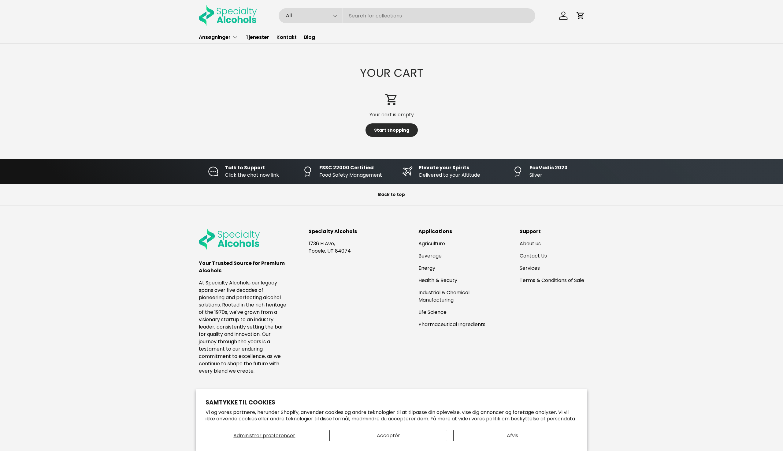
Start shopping (391, 130)
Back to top (391, 194)
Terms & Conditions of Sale (552, 280)
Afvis (512, 435)
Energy (426, 268)
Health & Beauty (437, 280)
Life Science (432, 312)
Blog (309, 37)
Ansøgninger (215, 37)
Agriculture (431, 243)
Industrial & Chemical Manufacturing (443, 296)
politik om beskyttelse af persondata (530, 418)
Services (530, 268)
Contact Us (533, 255)
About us (530, 243)
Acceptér (388, 435)
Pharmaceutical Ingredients (451, 324)
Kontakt (286, 37)
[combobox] (407, 15)
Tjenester (257, 37)
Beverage (430, 255)
